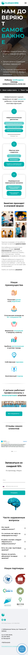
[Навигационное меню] (25, 3)
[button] (11, 269)
